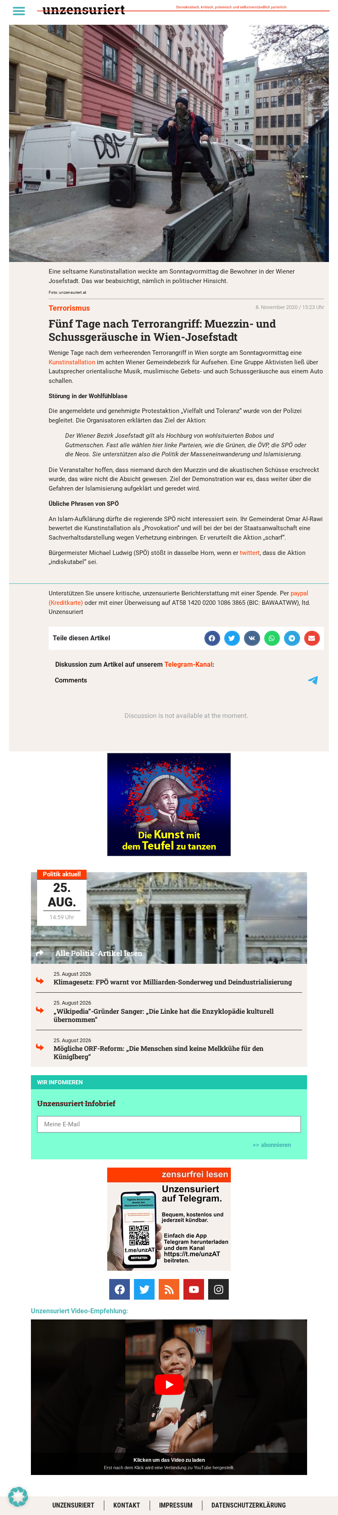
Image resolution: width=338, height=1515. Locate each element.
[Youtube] (193, 1289)
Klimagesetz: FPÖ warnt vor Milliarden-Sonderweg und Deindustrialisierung (173, 981)
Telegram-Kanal (188, 664)
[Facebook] (119, 1289)
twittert (250, 553)
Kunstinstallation (72, 362)
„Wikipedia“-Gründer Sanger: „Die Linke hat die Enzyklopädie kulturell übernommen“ (164, 1015)
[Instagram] (218, 1289)
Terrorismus (69, 308)
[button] (19, 11)
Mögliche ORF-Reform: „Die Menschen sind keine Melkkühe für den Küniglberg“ (158, 1052)
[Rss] (169, 1289)
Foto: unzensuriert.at (67, 292)
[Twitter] (144, 1289)
